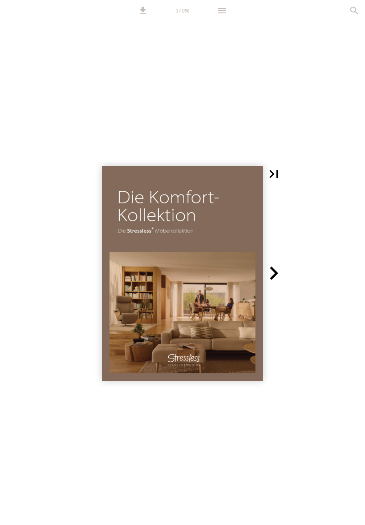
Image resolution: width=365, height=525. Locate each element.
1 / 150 (183, 10)
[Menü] (222, 10)
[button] (143, 10)
